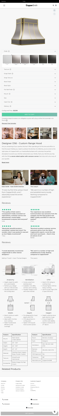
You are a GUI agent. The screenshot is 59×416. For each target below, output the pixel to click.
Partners (3, 389)
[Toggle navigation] (4, 5)
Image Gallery (19, 383)
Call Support (7, 403)
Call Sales (6, 399)
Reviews (4, 1)
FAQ (31, 389)
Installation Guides (20, 387)
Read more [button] (5, 162)
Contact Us (32, 385)
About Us (3, 383)
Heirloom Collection (20, 390)
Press (2, 390)
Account (32, 383)
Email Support (35, 403)
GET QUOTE (29, 413)
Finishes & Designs (20, 389)
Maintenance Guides (20, 385)
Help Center (30, 407)
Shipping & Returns (34, 387)
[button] (53, 5)
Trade (24, 1)
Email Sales (34, 399)
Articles (2, 385)
